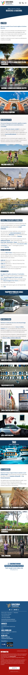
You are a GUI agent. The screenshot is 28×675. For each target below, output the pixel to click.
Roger (15, 242)
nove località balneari (10, 134)
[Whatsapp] (18, 610)
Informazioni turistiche (8, 626)
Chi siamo (4, 625)
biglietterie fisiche (5, 240)
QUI (5, 286)
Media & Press (5, 633)
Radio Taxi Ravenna (14, 444)
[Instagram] (11, 610)
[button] (23, 3)
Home (9, 8)
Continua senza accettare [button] (21, 650)
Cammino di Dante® (15, 476)
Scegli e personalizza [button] (14, 671)
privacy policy (13, 656)
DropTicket (4, 242)
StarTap (7, 247)
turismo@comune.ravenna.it (8, 619)
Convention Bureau (7, 638)
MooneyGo (10, 242)
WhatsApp (11, 234)
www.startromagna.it (15, 233)
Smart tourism (5, 637)
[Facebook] (9, 610)
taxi (14, 442)
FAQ (2, 628)
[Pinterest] (17, 610)
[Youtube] (15, 610)
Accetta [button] (14, 668)
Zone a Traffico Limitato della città (11, 337)
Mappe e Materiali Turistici (8, 632)
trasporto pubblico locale (14, 292)
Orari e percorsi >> (14, 293)
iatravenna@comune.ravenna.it (8, 621)
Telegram (19, 236)
